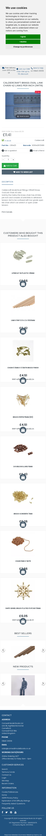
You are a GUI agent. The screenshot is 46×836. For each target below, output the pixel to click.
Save (38, 92)
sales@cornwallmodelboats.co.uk (16, 748)
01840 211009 (7, 741)
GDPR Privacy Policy (10, 798)
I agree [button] (23, 37)
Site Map (5, 780)
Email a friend (38, 150)
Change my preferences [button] (23, 47)
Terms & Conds (8, 772)
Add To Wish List (24, 172)
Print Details (7, 212)
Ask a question (10, 150)
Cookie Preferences (10, 792)
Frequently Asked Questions (13, 803)
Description (7, 181)
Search (5, 769)
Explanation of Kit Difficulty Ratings (16, 801)
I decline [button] (23, 42)
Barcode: (27, 145)
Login (4, 778)
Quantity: (6, 156)
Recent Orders (8, 783)
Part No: (5, 145)
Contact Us (6, 775)
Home (4, 795)
